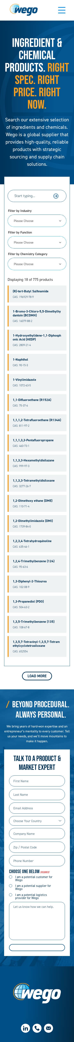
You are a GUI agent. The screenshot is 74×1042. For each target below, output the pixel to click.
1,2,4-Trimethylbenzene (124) (33, 561)
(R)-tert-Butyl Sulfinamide (31, 291)
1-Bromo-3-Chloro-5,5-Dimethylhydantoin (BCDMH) (37, 313)
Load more (37, 676)
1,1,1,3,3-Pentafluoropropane (33, 440)
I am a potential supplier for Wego (33, 887)
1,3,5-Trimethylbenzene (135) (33, 621)
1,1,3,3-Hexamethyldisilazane (33, 460)
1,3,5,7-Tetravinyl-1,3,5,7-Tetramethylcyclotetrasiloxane (36, 644)
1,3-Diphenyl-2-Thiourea (30, 581)
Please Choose (24, 221)
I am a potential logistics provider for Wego (31, 896)
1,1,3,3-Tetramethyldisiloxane (34, 480)
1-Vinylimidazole (24, 380)
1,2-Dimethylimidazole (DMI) (33, 521)
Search (56, 196)
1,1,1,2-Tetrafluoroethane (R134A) (37, 420)
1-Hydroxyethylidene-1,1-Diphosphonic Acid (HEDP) (37, 337)
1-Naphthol (20, 359)
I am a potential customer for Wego (33, 878)
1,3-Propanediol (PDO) (28, 601)
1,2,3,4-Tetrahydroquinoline (32, 541)
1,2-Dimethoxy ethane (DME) (32, 500)
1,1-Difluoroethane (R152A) (32, 400)
